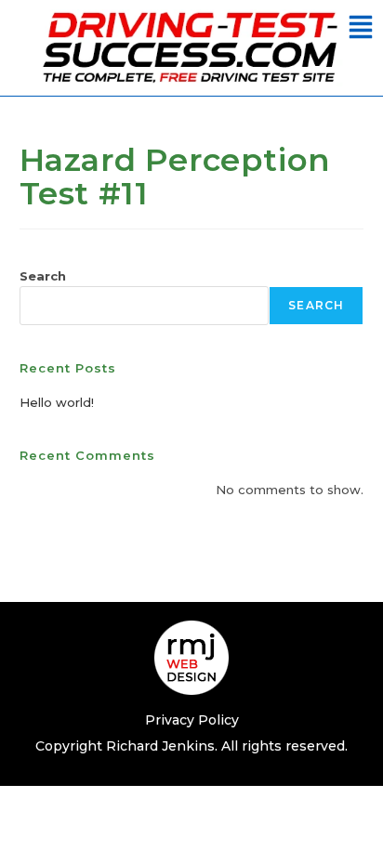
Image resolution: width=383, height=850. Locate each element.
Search (43, 275)
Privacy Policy (192, 720)
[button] (360, 29)
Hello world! (57, 402)
